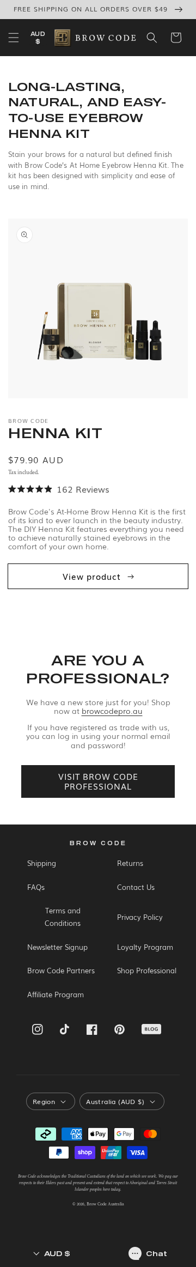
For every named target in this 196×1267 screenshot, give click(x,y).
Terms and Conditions (63, 916)
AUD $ (37, 38)
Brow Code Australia (105, 1204)
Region (44, 1101)
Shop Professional (146, 970)
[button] (14, 38)
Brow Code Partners (61, 970)
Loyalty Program (145, 947)
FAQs (36, 887)
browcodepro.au (112, 710)
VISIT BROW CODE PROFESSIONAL (98, 781)
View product (92, 576)
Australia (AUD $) (115, 1101)
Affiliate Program (55, 994)
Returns (130, 863)
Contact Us (136, 887)
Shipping (41, 863)
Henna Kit (55, 433)
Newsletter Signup (57, 947)
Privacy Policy (140, 917)
